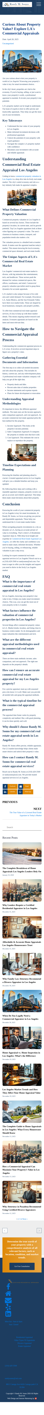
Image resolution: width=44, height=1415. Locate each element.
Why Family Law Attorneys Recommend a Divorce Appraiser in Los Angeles (21, 980)
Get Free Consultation (22, 1266)
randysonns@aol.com (13, 1378)
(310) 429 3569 (11, 1366)
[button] (4, 1230)
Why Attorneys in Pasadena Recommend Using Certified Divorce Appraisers (21, 1208)
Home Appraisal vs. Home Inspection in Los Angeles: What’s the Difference (21, 1054)
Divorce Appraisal (24, 1343)
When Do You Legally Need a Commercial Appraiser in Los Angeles (20, 1017)
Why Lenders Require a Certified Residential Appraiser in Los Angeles (19, 907)
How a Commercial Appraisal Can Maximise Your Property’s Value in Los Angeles (21, 1169)
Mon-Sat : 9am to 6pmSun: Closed (13, 1323)
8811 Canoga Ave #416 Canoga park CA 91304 (22, 1385)
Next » (25, 1219)
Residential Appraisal (24, 1337)
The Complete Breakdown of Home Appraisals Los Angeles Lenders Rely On (21, 870)
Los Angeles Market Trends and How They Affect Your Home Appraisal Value (21, 1091)
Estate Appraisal (24, 1346)
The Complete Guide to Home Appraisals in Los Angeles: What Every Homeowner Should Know (21, 1129)
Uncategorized (8, 43)
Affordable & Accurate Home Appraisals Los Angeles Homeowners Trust (21, 943)
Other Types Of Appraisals (24, 1340)
